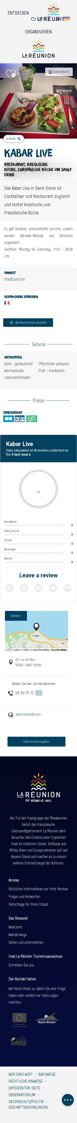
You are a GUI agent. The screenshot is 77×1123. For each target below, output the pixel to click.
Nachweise (47, 1074)
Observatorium (22, 1095)
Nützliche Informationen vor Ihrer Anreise (38, 889)
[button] (57, 19)
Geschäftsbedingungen (28, 1107)
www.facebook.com (28, 714)
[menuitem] (18, 11)
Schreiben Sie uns (21, 965)
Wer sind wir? (21, 1074)
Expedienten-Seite (24, 1088)
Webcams (15, 927)
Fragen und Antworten (24, 896)
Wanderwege (18, 934)
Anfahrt (16, 616)
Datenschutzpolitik (26, 1101)
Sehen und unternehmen (26, 942)
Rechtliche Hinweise (26, 1081)
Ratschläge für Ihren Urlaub (28, 904)
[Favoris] (48, 19)
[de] (67, 19)
